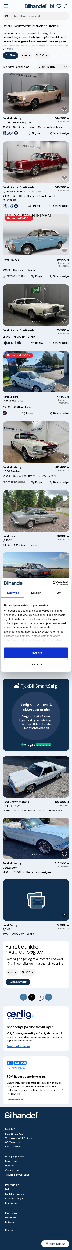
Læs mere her (15, 1099)
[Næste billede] (65, 93)
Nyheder (9, 1165)
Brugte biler (11, 1161)
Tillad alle (36, 652)
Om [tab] (59, 592)
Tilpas (34, 663)
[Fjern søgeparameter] (47, 55)
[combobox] (52, 67)
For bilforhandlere (14, 1193)
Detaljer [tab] (36, 592)
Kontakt (9, 1230)
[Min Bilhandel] (65, 6)
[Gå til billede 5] (39, 109)
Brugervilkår (11, 1202)
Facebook (10, 1217)
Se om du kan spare (18, 1046)
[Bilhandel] (36, 6)
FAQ (7, 1189)
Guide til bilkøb (13, 1170)
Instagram (10, 1222)
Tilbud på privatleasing (17, 1174)
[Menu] (6, 6)
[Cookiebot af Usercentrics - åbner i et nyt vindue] (52, 583)
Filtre (12, 55)
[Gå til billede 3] (36, 109)
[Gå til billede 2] (34, 109)
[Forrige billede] (7, 93)
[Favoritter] (58, 6)
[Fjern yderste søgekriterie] (30, 55)
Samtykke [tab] (13, 592)
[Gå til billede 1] (32, 109)
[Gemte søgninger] (51, 6)
